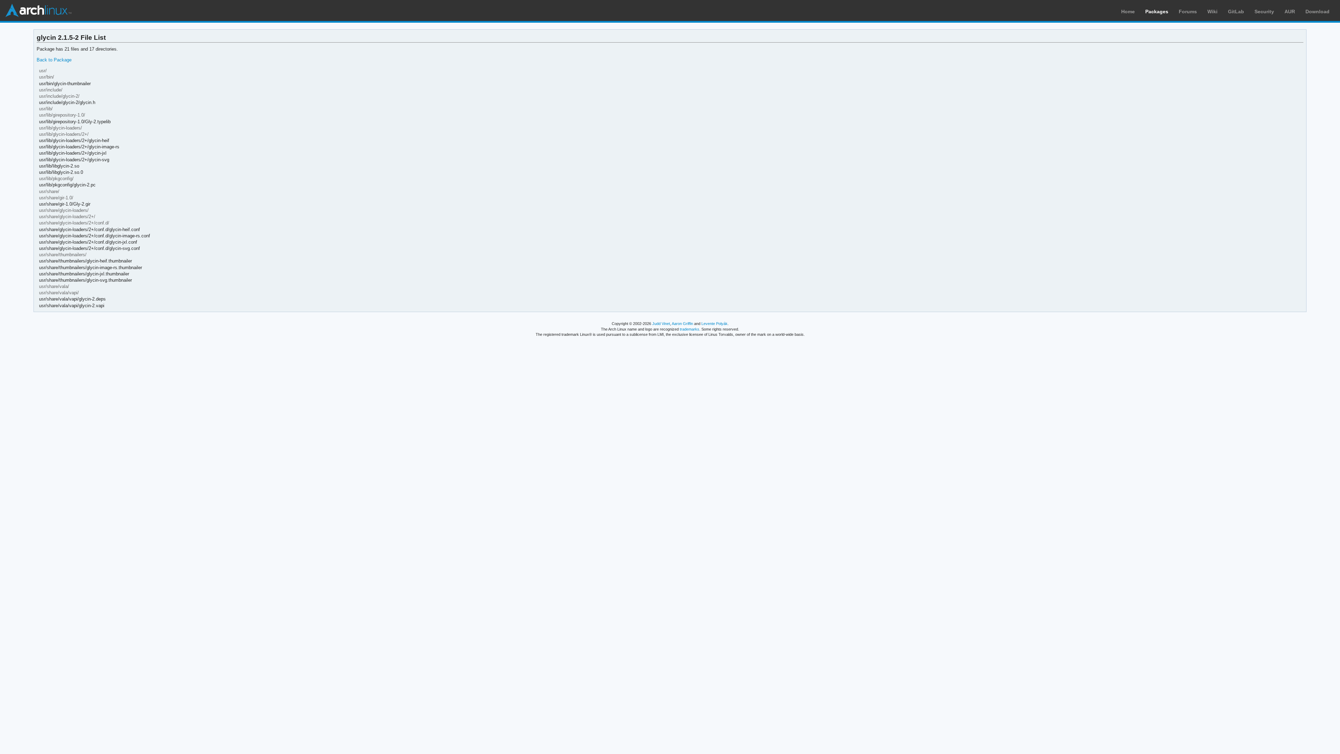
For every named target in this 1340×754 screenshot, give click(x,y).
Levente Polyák (714, 323)
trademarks (689, 329)
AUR (1290, 11)
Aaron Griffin (682, 323)
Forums (1188, 11)
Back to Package (54, 59)
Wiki (1212, 11)
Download (1317, 11)
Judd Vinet (661, 323)
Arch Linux (38, 10)
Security (1264, 11)
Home (1128, 11)
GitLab (1236, 11)
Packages (1156, 11)
